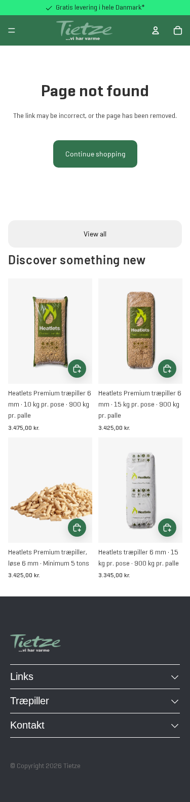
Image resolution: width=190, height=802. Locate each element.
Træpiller (29, 700)
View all (95, 233)
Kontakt (27, 725)
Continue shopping (95, 153)
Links (21, 676)
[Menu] (11, 30)
